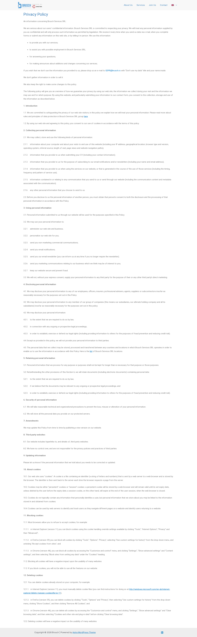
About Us (128, 5)
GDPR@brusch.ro (113, 70)
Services (141, 5)
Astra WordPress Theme (84, 632)
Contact (163, 5)
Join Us (152, 5)
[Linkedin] (162, 632)
